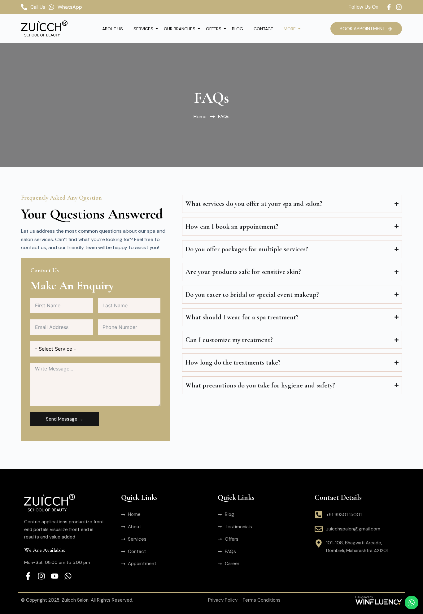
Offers (213, 29)
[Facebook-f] (389, 7)
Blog (237, 29)
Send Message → (64, 419)
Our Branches (179, 29)
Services (143, 29)
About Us (112, 29)
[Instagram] (399, 7)
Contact (263, 29)
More (290, 29)
